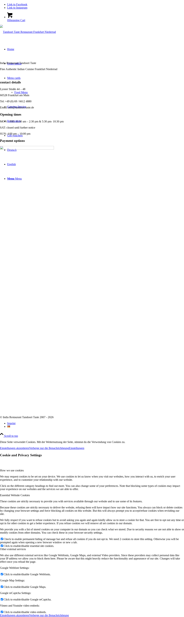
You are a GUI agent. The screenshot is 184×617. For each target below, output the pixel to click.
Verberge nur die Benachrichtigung (49, 448)
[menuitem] (95, 423)
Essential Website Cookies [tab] (15, 495)
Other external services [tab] (13, 549)
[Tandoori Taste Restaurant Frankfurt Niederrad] (28, 31)
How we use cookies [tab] (12, 470)
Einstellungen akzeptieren (14, 448)
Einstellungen (76, 448)
